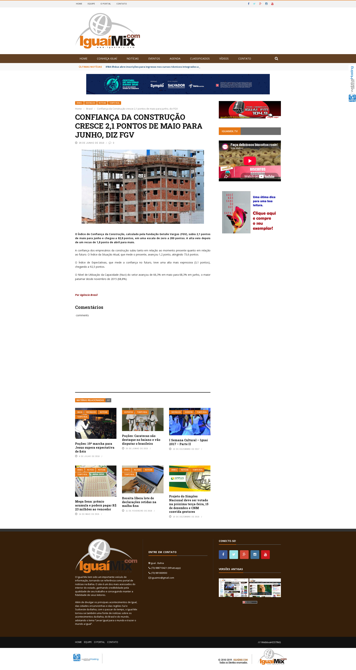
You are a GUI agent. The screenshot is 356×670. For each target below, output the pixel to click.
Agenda (175, 58)
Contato (121, 3)
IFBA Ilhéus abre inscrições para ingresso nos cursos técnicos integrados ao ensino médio (162, 66)
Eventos (154, 58)
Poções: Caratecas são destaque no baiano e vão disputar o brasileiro (141, 439)
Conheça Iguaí (107, 58)
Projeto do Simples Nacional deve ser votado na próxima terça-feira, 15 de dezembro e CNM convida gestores (188, 504)
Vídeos (224, 58)
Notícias (133, 58)
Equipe (91, 3)
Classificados (200, 58)
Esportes (128, 412)
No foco (90, 470)
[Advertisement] (142, 359)
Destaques (90, 103)
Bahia (79, 412)
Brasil (79, 103)
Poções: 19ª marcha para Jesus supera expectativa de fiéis (94, 447)
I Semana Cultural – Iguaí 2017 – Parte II (188, 442)
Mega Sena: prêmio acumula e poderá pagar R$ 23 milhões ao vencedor (95, 505)
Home (79, 3)
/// (108, 400)
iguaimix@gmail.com (162, 577)
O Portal (105, 3)
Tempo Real (114, 103)
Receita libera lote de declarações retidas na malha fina (139, 502)
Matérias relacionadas (90, 400)
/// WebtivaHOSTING (269, 642)
